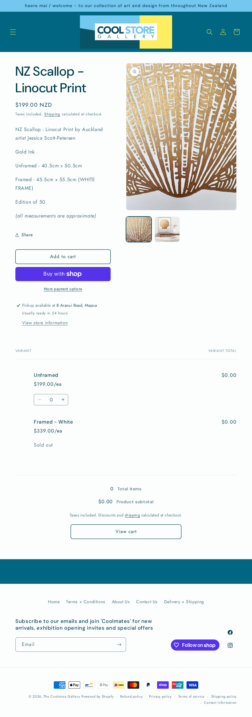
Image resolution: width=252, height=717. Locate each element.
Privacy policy (160, 696)
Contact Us (147, 602)
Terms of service (191, 696)
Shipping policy (224, 696)
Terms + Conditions (85, 602)
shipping (132, 515)
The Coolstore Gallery (62, 696)
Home (54, 602)
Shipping (52, 114)
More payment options (63, 289)
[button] (13, 32)
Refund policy (131, 696)
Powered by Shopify (97, 696)
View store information (45, 323)
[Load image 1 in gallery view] (139, 229)
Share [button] (27, 235)
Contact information (220, 702)
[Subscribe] (119, 644)
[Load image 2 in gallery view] (167, 229)
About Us (121, 602)
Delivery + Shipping (184, 602)
